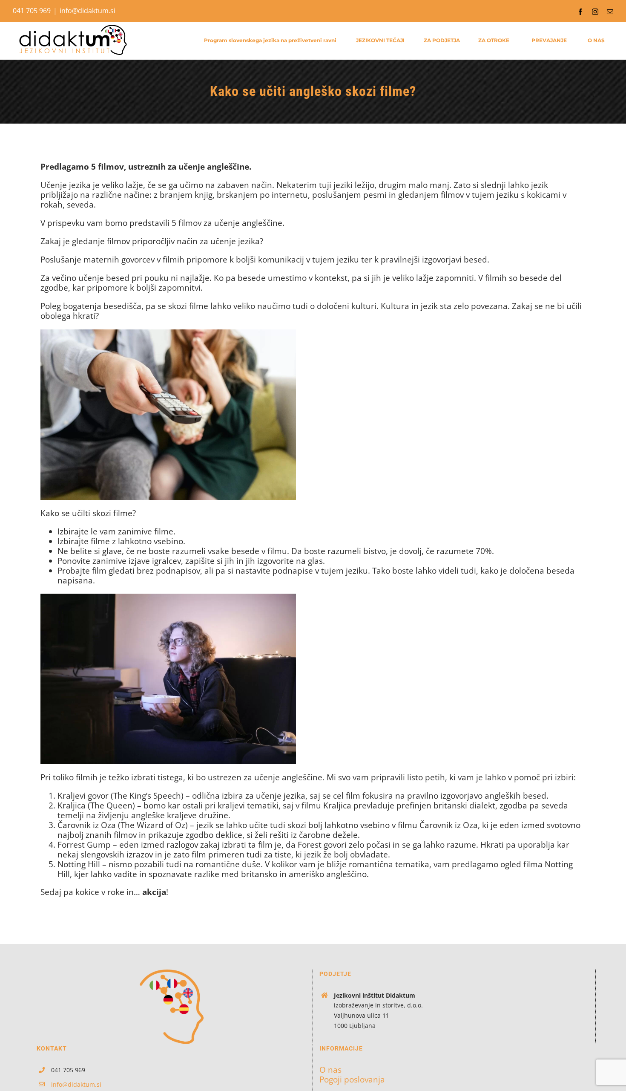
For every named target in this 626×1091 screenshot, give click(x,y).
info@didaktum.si (87, 10)
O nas (330, 1070)
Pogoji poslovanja (352, 1080)
